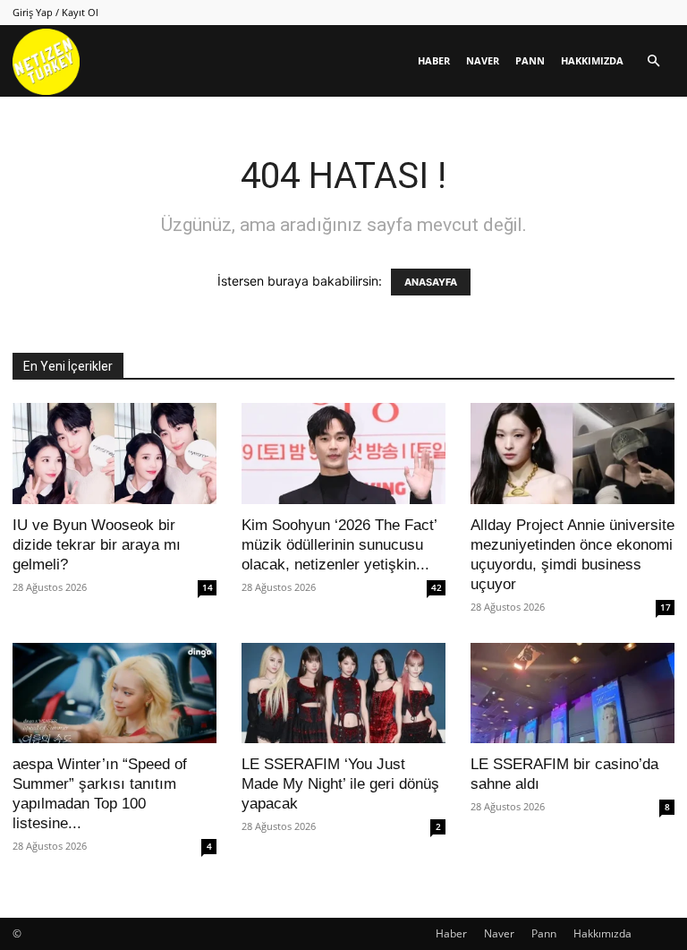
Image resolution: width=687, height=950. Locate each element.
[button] (653, 61)
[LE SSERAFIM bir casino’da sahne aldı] (572, 693)
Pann (530, 60)
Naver (482, 60)
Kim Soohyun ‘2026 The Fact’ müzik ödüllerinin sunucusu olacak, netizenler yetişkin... (339, 545)
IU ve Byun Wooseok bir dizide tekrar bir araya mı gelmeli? (97, 545)
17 (665, 607)
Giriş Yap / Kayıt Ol (55, 12)
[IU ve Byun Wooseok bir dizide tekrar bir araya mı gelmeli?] (114, 453)
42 (436, 587)
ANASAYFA (430, 282)
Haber (434, 60)
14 (207, 587)
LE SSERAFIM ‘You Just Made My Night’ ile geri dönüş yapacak (340, 784)
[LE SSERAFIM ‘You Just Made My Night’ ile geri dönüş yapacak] (343, 693)
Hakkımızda (592, 60)
